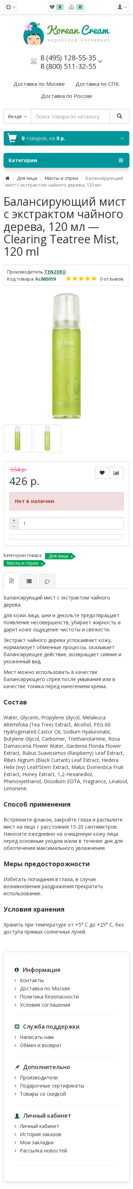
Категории (23, 160)
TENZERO (55, 272)
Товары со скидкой (43, 1093)
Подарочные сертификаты (52, 1085)
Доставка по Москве (45, 988)
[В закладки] (102, 473)
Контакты (32, 980)
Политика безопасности (49, 996)
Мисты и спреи (61, 178)
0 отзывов (111, 279)
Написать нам (37, 1037)
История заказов (40, 1134)
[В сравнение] (116, 473)
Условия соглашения (45, 1004)
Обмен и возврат (41, 1045)
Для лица (27, 178)
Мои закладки (37, 1142)
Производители (39, 1077)
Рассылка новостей (43, 1150)
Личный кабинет (39, 1126)
